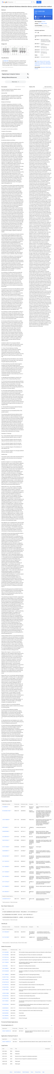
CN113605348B (5, 954)
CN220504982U (5, 1013)
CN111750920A (5, 962)
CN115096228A (5, 931)
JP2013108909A (5, 819)
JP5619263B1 (5, 827)
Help (43, 1072)
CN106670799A (5, 987)
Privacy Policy (37, 1072)
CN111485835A (5, 974)
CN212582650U (5, 891)
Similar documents (38, 63)
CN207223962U (5, 840)
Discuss (36, 68)
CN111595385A (5, 871)
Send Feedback (17, 1072)
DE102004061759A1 (6, 810)
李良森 (45, 23)
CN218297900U (5, 995)
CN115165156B (5, 937)
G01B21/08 (6, 60)
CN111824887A (5, 886)
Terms (32, 1072)
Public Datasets (25, 1072)
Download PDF (39, 16)
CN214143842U (5, 1000)
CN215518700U (5, 979)
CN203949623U (5, 1008)
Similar (37, 18)
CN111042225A (5, 861)
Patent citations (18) (41, 61)
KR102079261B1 (5, 982)
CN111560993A (5, 866)
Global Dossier (48, 67)
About (11, 1072)
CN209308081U (5, 850)
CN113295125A (5, 957)
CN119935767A (5, 984)
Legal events (47, 62)
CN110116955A (5, 846)
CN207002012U (5, 1018)
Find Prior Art (48, 16)
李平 (39, 23)
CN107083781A (5, 836)
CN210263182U (5, 856)
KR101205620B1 (5, 970)
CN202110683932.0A (6, 1030)
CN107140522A (5, 1010)
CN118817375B (5, 998)
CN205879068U (5, 831)
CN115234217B (5, 959)
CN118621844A (5, 1004)
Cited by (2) (42, 62)
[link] (15, 63)
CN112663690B (5, 952)
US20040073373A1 (6, 898)
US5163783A (5, 965)
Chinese (43, 21)
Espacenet (43, 67)
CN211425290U (5, 876)
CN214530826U (5, 968)
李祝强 (42, 23)
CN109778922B (5, 989)
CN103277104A (5, 977)
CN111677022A (5, 881)
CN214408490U (5, 1015)
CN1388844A (5, 806)
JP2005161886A (5, 993)
